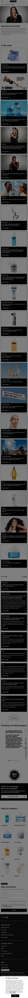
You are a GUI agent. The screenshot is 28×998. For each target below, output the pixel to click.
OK (15, 995)
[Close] (25, 978)
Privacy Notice (13, 993)
